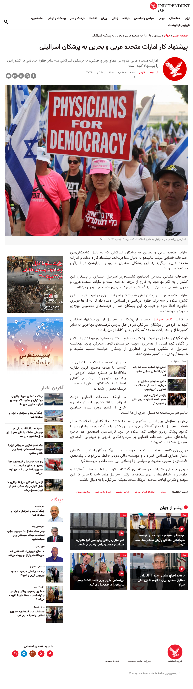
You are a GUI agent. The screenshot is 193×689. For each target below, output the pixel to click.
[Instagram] (32, 653)
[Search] (6, 21)
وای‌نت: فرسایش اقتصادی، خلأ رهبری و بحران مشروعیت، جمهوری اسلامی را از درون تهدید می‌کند (25, 467)
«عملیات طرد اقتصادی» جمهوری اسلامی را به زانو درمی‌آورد (26, 613)
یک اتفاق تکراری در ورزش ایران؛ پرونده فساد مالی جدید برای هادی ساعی (25, 449)
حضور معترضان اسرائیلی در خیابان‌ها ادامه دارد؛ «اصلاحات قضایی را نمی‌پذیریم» (150, 385)
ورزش (104, 18)
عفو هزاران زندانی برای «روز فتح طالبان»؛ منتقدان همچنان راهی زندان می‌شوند (99, 542)
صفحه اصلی (180, 35)
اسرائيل (163, 492)
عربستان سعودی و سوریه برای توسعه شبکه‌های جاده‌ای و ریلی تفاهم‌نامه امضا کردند (160, 540)
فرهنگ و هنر (77, 18)
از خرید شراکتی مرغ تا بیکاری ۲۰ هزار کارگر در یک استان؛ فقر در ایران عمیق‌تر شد (25, 486)
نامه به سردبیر (112, 661)
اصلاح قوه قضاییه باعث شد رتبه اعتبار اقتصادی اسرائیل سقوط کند (149, 371)
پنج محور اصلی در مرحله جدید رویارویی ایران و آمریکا (27, 573)
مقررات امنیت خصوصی (139, 661)
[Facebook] (33, 76)
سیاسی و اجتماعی (144, 18)
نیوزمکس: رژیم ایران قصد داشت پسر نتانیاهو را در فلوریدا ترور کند (101, 582)
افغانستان (174, 18)
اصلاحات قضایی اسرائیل (144, 492)
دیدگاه (126, 18)
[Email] (15, 76)
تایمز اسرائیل (162, 319)
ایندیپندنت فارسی (148, 72)
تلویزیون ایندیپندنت (179, 25)
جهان (162, 18)
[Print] (8, 76)
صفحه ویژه (37, 18)
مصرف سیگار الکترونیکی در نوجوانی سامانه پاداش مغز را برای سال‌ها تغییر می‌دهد (24, 432)
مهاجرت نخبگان (83, 492)
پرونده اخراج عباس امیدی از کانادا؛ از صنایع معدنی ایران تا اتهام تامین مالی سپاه (161, 580)
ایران (187, 18)
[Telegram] (24, 653)
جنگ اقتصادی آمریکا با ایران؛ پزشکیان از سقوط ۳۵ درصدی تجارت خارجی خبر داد (26, 400)
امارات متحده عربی (103, 492)
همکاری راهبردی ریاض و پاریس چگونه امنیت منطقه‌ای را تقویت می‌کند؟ (26, 595)
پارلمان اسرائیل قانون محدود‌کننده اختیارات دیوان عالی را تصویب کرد (149, 399)
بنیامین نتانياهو (122, 492)
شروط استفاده (175, 661)
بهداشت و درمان (57, 18)
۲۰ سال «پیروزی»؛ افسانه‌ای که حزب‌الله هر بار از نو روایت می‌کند (26, 553)
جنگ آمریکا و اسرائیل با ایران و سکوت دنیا (26, 415)
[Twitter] (21, 76)
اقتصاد (92, 18)
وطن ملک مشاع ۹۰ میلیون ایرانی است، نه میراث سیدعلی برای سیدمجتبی (25, 535)
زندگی (115, 18)
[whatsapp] (15, 653)
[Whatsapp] (27, 76)
